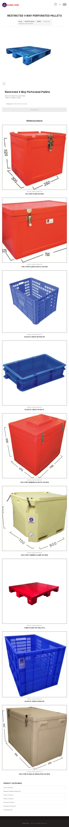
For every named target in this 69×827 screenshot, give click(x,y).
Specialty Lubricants (10, 806)
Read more (64, 157)
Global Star (25, 823)
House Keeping (8, 787)
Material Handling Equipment (12, 791)
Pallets (39, 21)
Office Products (8, 795)
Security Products (9, 802)
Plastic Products (29, 21)
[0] (55, 2)
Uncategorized (8, 810)
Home (20, 21)
